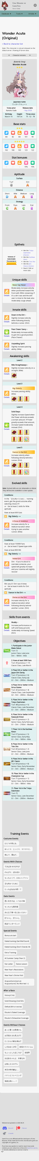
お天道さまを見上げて (13, 1035)
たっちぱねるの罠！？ (13, 889)
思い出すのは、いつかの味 (15, 901)
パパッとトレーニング (13, 1075)
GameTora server (32, 1148)
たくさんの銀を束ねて (13, 1041)
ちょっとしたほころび (13, 1052)
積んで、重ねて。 (11, 855)
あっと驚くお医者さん (13, 1030)
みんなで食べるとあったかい (16, 912)
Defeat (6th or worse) (13, 1007)
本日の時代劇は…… (12, 1069)
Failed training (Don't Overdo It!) (17, 947)
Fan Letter (9, 964)
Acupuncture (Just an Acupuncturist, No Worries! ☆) (17, 982)
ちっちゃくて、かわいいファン (16, 878)
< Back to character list (12, 44)
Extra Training (10, 952)
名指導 (27, 1052)
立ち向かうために (11, 883)
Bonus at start (10, 935)
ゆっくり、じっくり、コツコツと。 (18, 849)
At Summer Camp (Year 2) (15, 958)
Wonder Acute (19, 64)
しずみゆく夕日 (10, 1047)
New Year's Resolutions (14, 969)
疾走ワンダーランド (12, 924)
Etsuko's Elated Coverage (15, 1012)
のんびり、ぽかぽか (12, 872)
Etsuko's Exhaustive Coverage (16, 1018)
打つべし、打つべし (12, 918)
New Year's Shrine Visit (14, 975)
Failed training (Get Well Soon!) (17, 941)
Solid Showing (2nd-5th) (14, 1001)
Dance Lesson (21, 964)
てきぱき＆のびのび (12, 866)
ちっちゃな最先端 (11, 907)
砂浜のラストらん (26, 1047)
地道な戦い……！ (11, 1081)
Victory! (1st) (9, 995)
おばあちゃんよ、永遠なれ (15, 1058)
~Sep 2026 (28, 110)
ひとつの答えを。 (11, 843)
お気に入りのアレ (11, 1064)
